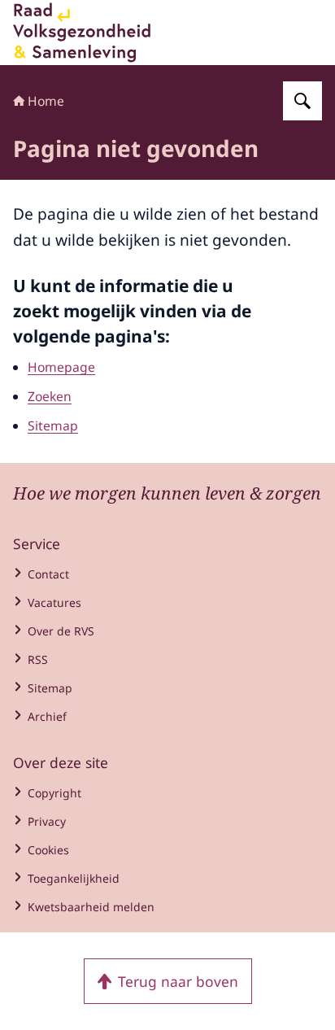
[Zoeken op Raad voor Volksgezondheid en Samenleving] (302, 100)
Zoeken (50, 396)
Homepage (61, 367)
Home (46, 101)
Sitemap (53, 425)
